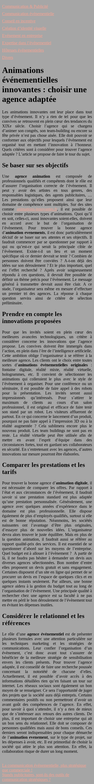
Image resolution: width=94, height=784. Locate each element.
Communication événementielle (28, 13)
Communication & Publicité (25, 6)
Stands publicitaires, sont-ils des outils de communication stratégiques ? (35, 777)
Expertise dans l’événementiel (26, 43)
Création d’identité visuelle (24, 28)
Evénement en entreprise (22, 35)
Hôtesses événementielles (23, 50)
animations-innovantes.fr (37, 209)
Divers (7, 57)
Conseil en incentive (19, 21)
